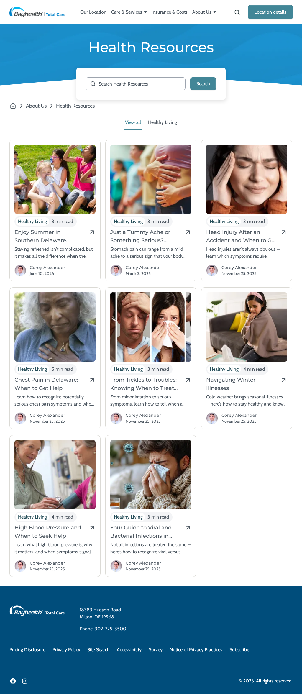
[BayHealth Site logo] (37, 12)
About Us (201, 12)
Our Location (93, 12)
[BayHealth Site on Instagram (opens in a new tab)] (24, 681)
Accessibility (129, 649)
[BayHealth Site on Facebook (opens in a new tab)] (13, 681)
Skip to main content (22, 5)
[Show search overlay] (237, 12)
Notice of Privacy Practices (196, 649)
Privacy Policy (66, 649)
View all (133, 122)
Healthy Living (162, 122)
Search (203, 83)
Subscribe (239, 649)
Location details (270, 12)
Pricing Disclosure (27, 649)
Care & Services (126, 12)
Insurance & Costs (170, 12)
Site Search (98, 649)
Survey (156, 649)
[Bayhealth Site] (13, 105)
